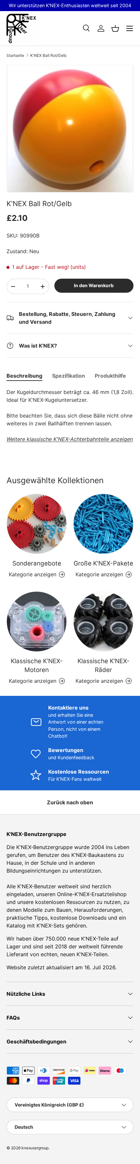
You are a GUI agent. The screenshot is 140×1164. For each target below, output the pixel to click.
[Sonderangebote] (36, 524)
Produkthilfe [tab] (110, 375)
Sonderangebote (36, 563)
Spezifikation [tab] (68, 375)
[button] (115, 28)
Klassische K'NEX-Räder (103, 665)
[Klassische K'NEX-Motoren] (36, 621)
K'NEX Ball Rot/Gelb (48, 55)
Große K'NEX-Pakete (103, 563)
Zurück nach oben (70, 802)
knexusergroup (35, 1147)
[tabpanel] (70, 415)
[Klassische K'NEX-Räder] (103, 621)
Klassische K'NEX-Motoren (37, 665)
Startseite (15, 55)
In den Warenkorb (94, 285)
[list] (70, 128)
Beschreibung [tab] (24, 375)
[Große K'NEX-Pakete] (103, 524)
